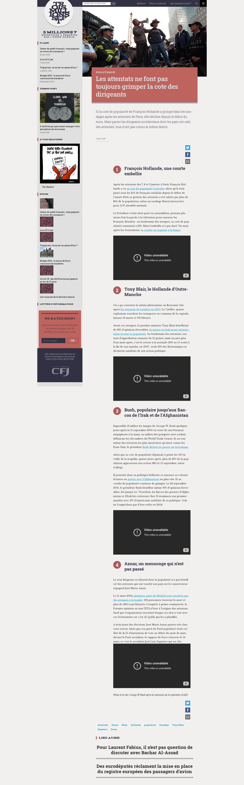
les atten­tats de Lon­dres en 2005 (141, 309)
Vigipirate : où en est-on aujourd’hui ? (59, 67)
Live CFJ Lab (46, 59)
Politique (105, 72)
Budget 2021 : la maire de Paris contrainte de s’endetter (55, 77)
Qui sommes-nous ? (180, 3)
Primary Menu (203, 3)
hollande (136, 724)
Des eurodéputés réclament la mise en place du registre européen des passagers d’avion (145, 768)
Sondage (164, 724)
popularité (150, 724)
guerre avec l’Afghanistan (143, 479)
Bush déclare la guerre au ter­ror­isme (165, 447)
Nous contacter (158, 3)
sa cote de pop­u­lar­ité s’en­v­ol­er (145, 188)
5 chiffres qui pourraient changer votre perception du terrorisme (60, 128)
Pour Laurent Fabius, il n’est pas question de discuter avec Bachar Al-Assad (144, 750)
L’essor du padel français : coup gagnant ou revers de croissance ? (59, 50)
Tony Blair (178, 724)
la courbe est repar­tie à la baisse (160, 230)
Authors (141, 3)
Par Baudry (48, 187)
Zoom (114, 729)
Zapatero (102, 729)
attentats (103, 724)
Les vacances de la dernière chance (57, 297)
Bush (124, 724)
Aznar (114, 724)
